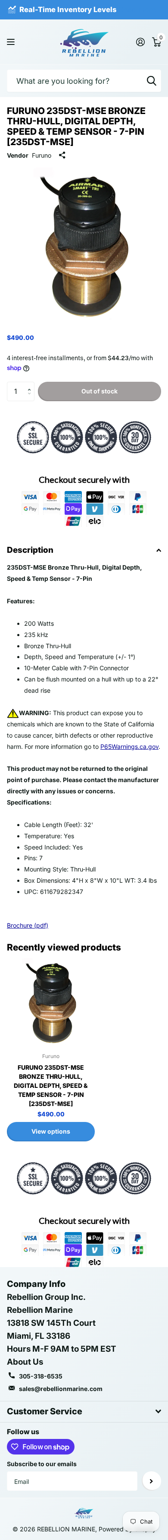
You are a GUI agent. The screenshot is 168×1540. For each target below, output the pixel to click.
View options (50, 1131)
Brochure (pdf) (27, 925)
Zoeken (151, 81)
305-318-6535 (40, 1376)
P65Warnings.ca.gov (129, 746)
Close (84, 1411)
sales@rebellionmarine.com (61, 1388)
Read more (137, 9)
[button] (31, 384)
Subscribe (151, 1481)
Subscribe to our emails (42, 1463)
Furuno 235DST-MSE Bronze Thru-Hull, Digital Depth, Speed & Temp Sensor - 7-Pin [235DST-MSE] (51, 1085)
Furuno (41, 155)
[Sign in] (140, 42)
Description (30, 550)
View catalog (12, 42)
